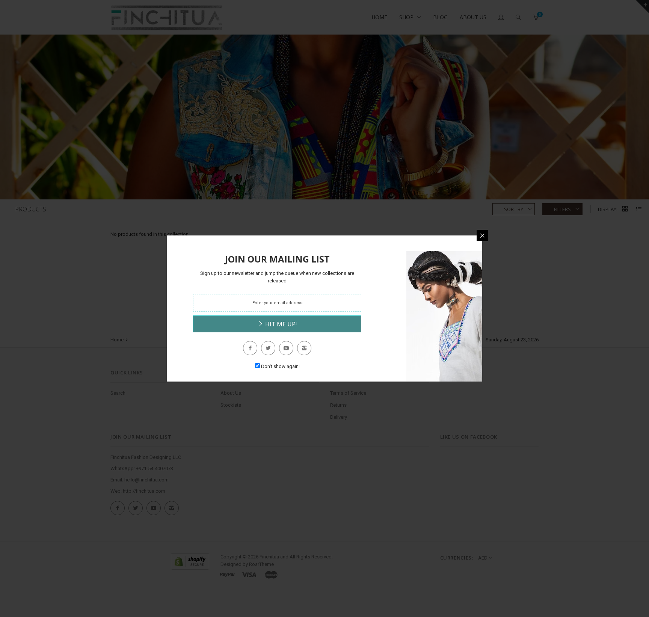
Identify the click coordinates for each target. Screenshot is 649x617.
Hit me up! (280, 324)
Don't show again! (280, 366)
